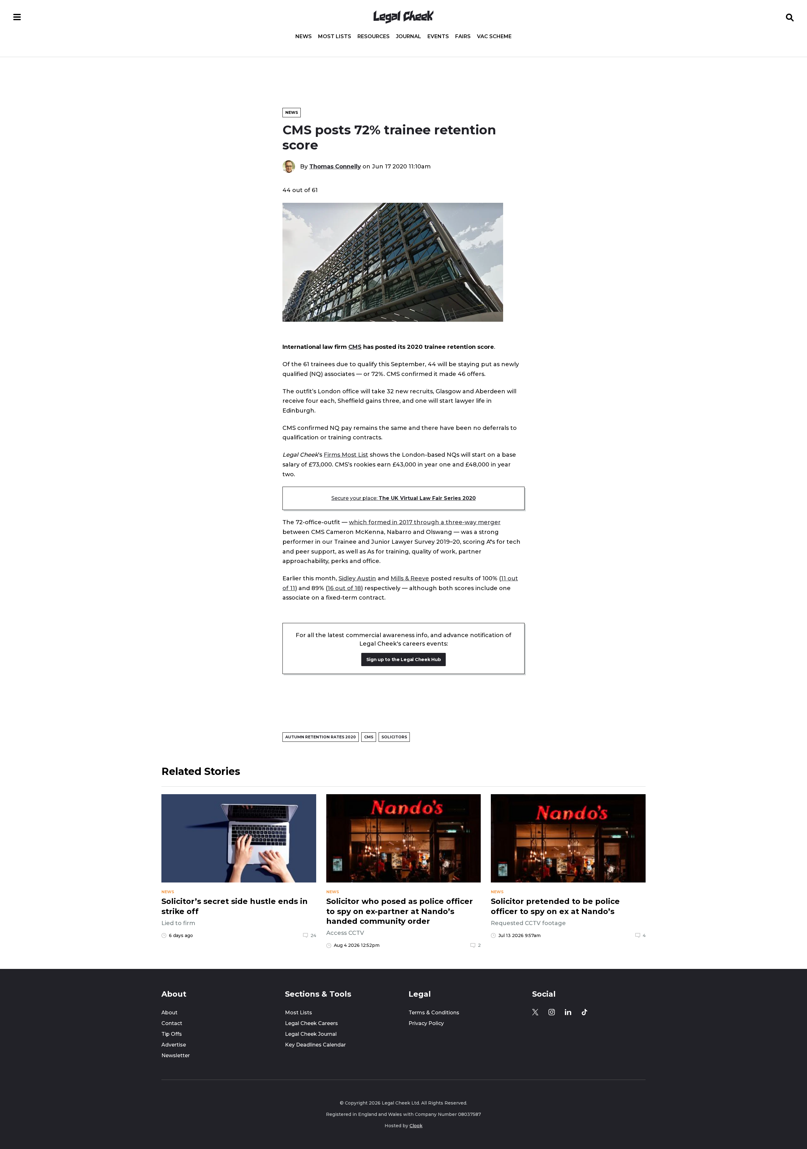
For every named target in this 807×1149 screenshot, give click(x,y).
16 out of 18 (344, 588)
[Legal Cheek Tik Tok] (584, 1012)
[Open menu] (17, 17)
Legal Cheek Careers (311, 1023)
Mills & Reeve (410, 578)
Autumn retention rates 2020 (320, 737)
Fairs (463, 36)
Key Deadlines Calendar (315, 1045)
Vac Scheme (494, 36)
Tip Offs (171, 1034)
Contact (171, 1023)
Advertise (173, 1045)
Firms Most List (346, 454)
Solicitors (394, 737)
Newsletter (175, 1055)
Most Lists (334, 36)
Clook (415, 1125)
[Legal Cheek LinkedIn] (568, 1012)
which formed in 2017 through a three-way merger (425, 522)
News (303, 36)
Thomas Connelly (335, 166)
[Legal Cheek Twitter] (535, 1012)
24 (313, 935)
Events (438, 36)
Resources (373, 36)
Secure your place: (403, 498)
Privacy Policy (426, 1023)
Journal (408, 36)
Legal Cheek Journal (311, 1034)
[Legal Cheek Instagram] (552, 1012)
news (167, 892)
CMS (355, 346)
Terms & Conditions (434, 1013)
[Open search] (790, 17)
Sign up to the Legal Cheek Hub (403, 659)
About (169, 1013)
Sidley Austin (357, 578)
